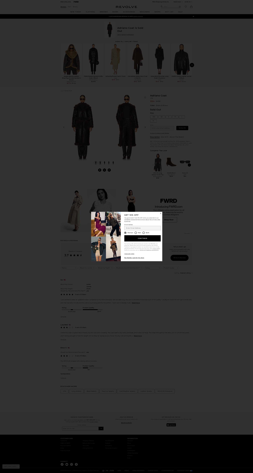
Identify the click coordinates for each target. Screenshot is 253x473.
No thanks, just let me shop (134, 258)
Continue (142, 238)
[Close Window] (160, 213)
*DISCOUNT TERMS (129, 253)
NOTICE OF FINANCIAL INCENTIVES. (149, 250)
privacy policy (156, 248)
